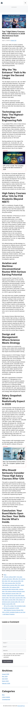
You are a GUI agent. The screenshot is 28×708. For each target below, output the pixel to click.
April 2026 (5, 678)
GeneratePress (21, 705)
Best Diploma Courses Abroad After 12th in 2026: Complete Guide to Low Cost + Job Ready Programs (13, 612)
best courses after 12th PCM (13, 583)
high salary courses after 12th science (12, 599)
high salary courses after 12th (17, 597)
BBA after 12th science (19, 579)
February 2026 (6, 683)
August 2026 (5, 674)
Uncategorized (6, 699)
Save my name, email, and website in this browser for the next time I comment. (14, 655)
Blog (5, 574)
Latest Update (6, 697)
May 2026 (5, 676)
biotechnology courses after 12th (11, 585)
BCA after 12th (6, 581)
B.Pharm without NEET (10, 577)
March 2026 (5, 681)
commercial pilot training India (10, 589)
